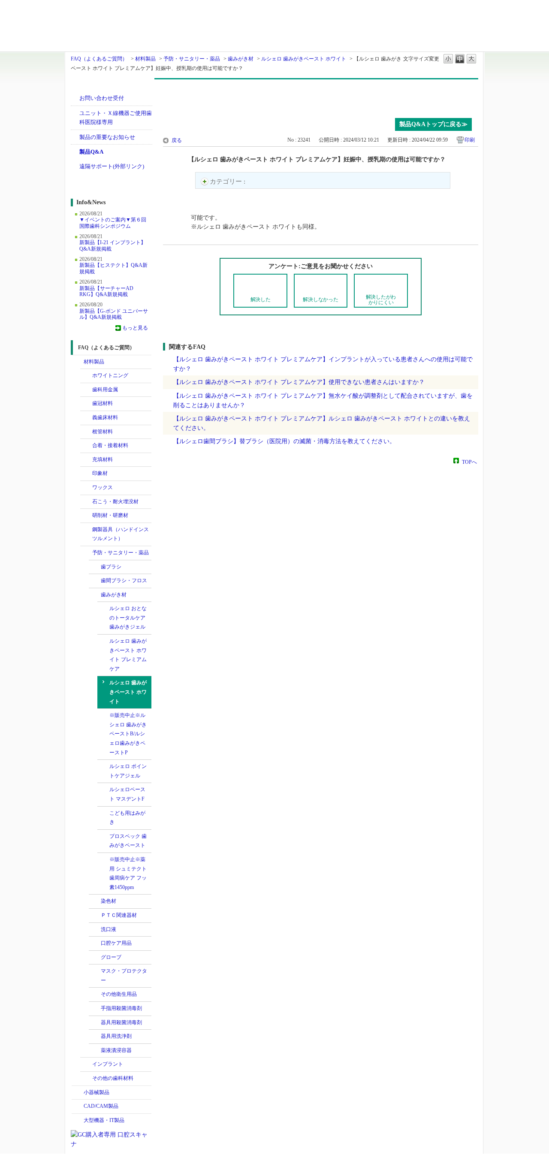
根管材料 (102, 432)
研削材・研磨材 (110, 515)
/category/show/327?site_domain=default (86, 530)
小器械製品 (96, 1092)
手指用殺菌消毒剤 (121, 1008)
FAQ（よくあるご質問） (99, 59)
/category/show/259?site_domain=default (86, 488)
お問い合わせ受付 (101, 98)
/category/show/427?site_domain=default (95, 971)
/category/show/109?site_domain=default (86, 432)
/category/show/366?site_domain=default (95, 567)
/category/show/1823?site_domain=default (86, 460)
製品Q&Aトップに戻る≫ (433, 124)
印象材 (100, 473)
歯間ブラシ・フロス (124, 580)
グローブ (111, 957)
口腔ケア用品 (116, 943)
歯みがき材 (240, 59)
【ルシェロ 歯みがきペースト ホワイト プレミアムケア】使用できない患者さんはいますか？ (299, 381)
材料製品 (145, 59)
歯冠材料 (102, 403)
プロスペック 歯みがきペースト (128, 841)
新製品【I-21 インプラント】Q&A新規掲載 (112, 245)
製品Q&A (91, 151)
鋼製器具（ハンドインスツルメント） (120, 534)
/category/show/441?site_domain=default (95, 1036)
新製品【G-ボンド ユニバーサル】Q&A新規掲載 (113, 314)
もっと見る (135, 328)
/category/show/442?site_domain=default (95, 1050)
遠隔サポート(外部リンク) (111, 166)
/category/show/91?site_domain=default (86, 418)
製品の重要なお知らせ (107, 137)
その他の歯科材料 (112, 1078)
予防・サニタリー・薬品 (191, 59)
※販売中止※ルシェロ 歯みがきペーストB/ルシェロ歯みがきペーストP (128, 733)
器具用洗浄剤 (116, 1036)
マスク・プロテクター (124, 975)
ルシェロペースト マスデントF (127, 794)
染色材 (108, 901)
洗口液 (108, 929)
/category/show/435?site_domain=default (95, 1008)
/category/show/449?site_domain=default (86, 1064)
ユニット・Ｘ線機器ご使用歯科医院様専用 (115, 118)
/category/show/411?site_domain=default (95, 943)
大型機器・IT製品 (104, 1120)
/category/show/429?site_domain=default (95, 994)
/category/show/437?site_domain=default (95, 1023)
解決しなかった (320, 299)
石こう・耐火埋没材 (115, 502)
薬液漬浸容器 (116, 1050)
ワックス (102, 487)
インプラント (107, 1064)
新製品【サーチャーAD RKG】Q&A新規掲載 (106, 291)
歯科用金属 (105, 390)
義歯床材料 (105, 417)
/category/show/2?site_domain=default (86, 390)
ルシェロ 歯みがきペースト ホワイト (303, 59)
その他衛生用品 (119, 994)
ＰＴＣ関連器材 (119, 915)
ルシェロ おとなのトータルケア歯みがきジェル (128, 617)
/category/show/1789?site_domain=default (77, 1120)
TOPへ (469, 461)
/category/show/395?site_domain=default (95, 595)
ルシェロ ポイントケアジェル (128, 771)
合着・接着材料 (110, 445)
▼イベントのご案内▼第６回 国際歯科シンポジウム (112, 223)
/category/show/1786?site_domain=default (77, 362)
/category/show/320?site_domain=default (86, 376)
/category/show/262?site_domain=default (86, 502)
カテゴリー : (228, 181)
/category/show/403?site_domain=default (95, 915)
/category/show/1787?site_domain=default (77, 1106)
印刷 (470, 140)
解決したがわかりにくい (381, 299)
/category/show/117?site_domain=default (86, 445)
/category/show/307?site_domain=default (86, 1078)
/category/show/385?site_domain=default (95, 581)
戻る (177, 140)
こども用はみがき (127, 817)
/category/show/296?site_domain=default (86, 515)
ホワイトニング (110, 375)
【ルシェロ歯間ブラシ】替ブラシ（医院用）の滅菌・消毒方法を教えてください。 (284, 441)
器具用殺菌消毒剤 (121, 1022)
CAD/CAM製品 (101, 1106)
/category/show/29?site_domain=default (86, 403)
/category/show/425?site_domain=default (95, 957)
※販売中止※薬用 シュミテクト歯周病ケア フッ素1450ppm (128, 873)
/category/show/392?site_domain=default (95, 901)
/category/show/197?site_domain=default (86, 473)
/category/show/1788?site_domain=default (77, 1092)
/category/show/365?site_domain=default (86, 553)
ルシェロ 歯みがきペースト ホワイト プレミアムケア (128, 655)
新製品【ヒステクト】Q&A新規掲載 (113, 268)
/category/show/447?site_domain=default (95, 929)
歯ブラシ (111, 567)
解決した (260, 299)
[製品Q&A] (320, 96)
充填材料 (102, 460)
